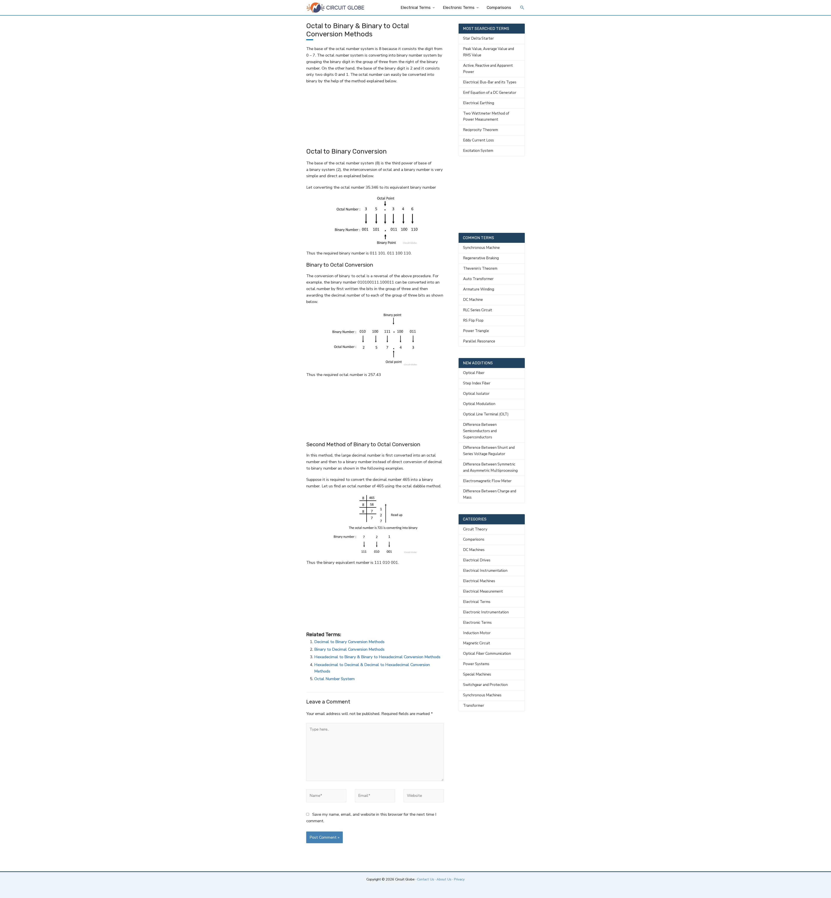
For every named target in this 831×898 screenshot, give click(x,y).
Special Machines (477, 674)
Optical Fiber (474, 372)
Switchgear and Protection (485, 684)
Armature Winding (478, 289)
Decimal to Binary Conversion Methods (349, 642)
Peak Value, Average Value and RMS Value (488, 52)
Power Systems (476, 663)
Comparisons (499, 7)
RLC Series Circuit (477, 310)
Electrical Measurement (483, 591)
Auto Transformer (478, 278)
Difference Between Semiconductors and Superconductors (480, 431)
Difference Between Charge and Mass (489, 494)
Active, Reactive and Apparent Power (488, 68)
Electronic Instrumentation (486, 612)
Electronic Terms (459, 7)
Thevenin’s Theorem (480, 268)
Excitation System (478, 150)
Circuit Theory (475, 529)
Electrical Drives (476, 560)
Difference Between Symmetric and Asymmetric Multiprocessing (490, 467)
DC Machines (474, 549)
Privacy (459, 879)
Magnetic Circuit (476, 643)
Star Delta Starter (478, 38)
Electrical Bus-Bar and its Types (489, 82)
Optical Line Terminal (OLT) (486, 414)
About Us (443, 879)
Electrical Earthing (478, 102)
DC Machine (473, 299)
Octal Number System (334, 679)
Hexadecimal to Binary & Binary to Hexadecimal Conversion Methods (377, 657)
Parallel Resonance (479, 341)
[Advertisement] (374, 116)
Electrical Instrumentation (485, 570)
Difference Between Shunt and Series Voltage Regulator (489, 450)
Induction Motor (477, 633)
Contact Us (425, 879)
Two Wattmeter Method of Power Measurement (486, 116)
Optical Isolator (476, 393)
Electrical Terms (416, 7)
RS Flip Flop (473, 320)
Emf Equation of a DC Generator (489, 92)
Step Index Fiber (476, 383)
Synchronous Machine (481, 247)
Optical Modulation (479, 403)
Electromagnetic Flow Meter (487, 480)
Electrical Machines (479, 581)
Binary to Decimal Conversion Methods (349, 649)
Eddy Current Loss (478, 140)
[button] (522, 8)
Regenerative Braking (481, 258)
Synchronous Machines (482, 695)
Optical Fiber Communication (487, 653)
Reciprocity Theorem (480, 129)
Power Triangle (476, 330)
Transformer (473, 705)
